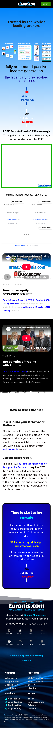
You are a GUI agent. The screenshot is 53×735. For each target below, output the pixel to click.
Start (45, 4)
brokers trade (10, 449)
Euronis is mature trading (14, 371)
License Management (35, 615)
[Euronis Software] (26, 4)
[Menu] (4, 4)
